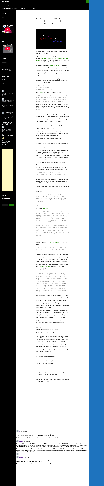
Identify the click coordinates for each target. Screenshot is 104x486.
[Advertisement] (7, 170)
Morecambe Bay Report (45, 266)
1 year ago (11, 135)
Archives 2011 (54, 5)
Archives (26, 5)
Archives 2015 (84, 5)
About (12, 5)
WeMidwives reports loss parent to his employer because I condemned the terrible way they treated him (52, 379)
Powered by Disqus (5, 144)
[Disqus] (52, 406)
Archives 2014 (76, 5)
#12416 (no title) (5, 5)
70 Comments (51, 26)
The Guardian (45, 208)
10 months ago (7, 124)
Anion (6, 137)
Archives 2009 (39, 5)
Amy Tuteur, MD (42, 26)
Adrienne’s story (18, 5)
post (41, 92)
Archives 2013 (69, 5)
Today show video (23, 8)
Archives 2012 (61, 5)
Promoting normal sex (5, 135)
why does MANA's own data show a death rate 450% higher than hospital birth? (7, 71)
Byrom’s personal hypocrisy (55, 65)
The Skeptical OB (7, 1)
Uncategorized (39, 15)
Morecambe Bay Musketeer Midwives (9, 8)
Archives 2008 (32, 5)
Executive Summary (54, 242)
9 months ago (8, 96)
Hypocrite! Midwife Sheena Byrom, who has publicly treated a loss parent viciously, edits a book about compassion (52, 372)
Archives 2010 (47, 5)
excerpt (6, 15)
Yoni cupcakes (32, 8)
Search (3, 203)
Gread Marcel (7, 112)
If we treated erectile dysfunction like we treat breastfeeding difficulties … (7, 123)
